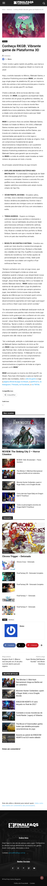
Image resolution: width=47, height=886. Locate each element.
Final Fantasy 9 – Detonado (26, 607)
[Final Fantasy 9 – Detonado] (8, 610)
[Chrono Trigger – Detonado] (23, 538)
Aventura (11, 619)
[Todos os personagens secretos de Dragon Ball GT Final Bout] (8, 508)
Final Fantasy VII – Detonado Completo (30, 573)
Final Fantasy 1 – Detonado (26, 596)
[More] (41, 645)
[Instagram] (18, 868)
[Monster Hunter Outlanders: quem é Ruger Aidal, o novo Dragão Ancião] (8, 485)
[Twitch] (29, 868)
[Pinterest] (23, 868)
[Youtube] (34, 868)
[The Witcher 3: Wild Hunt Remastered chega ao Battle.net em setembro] (8, 474)
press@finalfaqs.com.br (17, 853)
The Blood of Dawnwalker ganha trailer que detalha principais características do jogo (29, 726)
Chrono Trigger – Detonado (16, 556)
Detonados (6, 552)
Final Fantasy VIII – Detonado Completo (30, 584)
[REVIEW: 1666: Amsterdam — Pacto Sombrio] (8, 463)
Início (3, 10)
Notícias (9, 10)
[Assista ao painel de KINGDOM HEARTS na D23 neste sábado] (8, 738)
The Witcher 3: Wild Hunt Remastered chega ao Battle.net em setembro (29, 682)
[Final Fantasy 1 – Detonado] (8, 599)
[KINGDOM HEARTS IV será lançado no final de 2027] (8, 705)
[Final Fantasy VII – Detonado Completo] (8, 576)
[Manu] (3, 59)
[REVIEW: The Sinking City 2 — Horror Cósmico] (23, 433)
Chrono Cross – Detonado (25, 562)
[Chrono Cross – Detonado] (8, 565)
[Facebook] (13, 868)
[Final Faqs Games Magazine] (23, 2)
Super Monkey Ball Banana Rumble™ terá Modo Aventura (35, 661)
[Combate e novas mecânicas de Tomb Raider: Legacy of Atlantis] (8, 716)
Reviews (5, 448)
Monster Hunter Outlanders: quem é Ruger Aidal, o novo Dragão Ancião (30, 693)
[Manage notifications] (42, 878)
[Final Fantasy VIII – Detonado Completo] (8, 587)
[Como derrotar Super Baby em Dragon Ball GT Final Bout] (8, 497)
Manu (10, 59)
